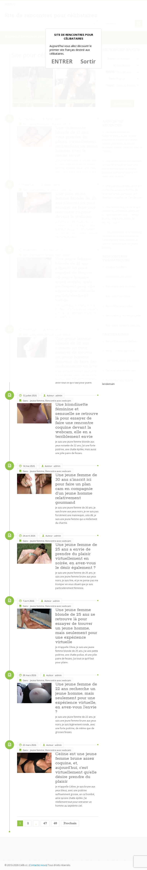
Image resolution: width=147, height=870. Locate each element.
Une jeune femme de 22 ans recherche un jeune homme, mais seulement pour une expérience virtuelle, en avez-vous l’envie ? (76, 698)
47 (45, 823)
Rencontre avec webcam (58, 400)
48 (55, 823)
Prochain (70, 823)
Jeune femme (37, 400)
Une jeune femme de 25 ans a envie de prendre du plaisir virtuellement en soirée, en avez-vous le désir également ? (76, 556)
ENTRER (62, 61)
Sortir (88, 61)
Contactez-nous (38, 865)
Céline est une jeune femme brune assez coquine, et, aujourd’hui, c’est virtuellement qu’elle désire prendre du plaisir (76, 767)
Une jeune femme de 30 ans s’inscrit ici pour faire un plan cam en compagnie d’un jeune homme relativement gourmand (76, 488)
